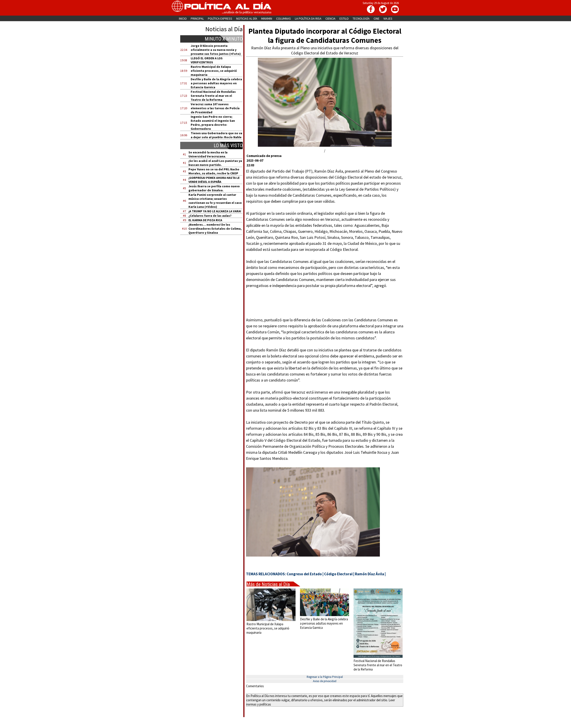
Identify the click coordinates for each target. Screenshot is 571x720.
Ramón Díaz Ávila (369, 573)
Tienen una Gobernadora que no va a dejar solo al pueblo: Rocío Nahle (216, 135)
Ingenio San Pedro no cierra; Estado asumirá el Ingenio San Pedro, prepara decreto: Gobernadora (213, 123)
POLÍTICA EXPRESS (220, 19)
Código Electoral (338, 573)
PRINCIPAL (197, 19)
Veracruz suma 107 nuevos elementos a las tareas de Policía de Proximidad (215, 108)
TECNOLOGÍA (361, 19)
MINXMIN (266, 19)
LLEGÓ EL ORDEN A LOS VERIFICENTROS (207, 60)
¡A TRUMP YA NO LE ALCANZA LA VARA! (214, 211)
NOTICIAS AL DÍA (246, 19)
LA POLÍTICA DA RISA (308, 19)
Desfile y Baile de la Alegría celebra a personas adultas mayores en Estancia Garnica (216, 83)
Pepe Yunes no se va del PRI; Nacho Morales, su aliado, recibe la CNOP (213, 171)
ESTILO (344, 19)
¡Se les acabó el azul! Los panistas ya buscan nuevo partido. (215, 163)
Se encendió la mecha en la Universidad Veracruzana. (208, 154)
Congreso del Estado (304, 573)
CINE (376, 19)
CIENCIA (330, 19)
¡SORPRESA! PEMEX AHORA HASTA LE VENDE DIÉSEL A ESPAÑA (214, 180)
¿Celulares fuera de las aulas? (210, 216)
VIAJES (387, 19)
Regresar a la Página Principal (325, 677)
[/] (325, 145)
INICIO (183, 19)
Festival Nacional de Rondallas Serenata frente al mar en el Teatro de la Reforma (213, 96)
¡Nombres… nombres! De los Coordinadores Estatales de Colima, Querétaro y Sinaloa (215, 229)
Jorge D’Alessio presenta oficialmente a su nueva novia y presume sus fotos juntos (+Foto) (216, 50)
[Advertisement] (214, 281)
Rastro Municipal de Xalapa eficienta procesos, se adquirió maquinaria (214, 71)
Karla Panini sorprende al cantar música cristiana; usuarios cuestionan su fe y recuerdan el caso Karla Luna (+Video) (215, 201)
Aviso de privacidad (324, 681)
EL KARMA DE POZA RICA (205, 220)
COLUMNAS (283, 19)
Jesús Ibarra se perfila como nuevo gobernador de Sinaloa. (214, 188)
